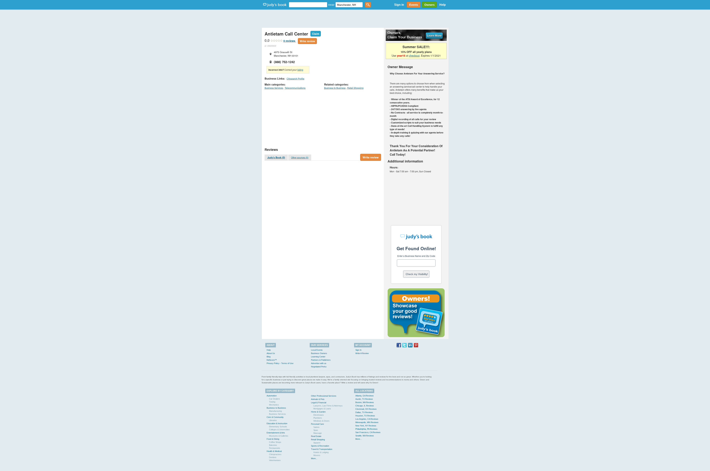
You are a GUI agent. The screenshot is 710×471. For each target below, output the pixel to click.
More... (314, 458)
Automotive (272, 396)
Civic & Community (275, 417)
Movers (316, 455)
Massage (317, 433)
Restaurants (274, 448)
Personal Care (317, 424)
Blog (269, 357)
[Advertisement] (355, 18)
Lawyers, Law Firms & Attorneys (328, 406)
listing (300, 69)
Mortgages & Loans (322, 409)
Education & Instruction (277, 423)
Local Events (317, 350)
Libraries (273, 420)
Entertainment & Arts (276, 433)
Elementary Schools (278, 426)
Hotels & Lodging (321, 452)
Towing (272, 402)
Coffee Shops (275, 442)
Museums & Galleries (278, 436)
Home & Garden (318, 412)
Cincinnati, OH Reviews (366, 409)
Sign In (358, 350)
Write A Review (362, 353)
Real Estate (316, 436)
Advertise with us (318, 363)
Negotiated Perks (319, 367)
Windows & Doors (321, 421)
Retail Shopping (355, 87)
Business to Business (335, 87)
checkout (414, 55)
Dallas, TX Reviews (364, 412)
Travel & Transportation (321, 449)
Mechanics (274, 405)
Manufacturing (275, 411)
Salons (316, 427)
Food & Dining (273, 439)
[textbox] (308, 4)
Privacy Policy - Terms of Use (280, 363)
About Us (271, 353)
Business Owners (319, 353)
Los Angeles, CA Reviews (366, 419)
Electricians (318, 415)
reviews (289, 41)
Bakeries (273, 445)
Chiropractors (275, 454)
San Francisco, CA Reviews (368, 432)
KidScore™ (272, 360)
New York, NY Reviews (365, 426)
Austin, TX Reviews (364, 399)
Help (442, 4)
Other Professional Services (323, 396)
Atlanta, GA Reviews (364, 396)
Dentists (272, 457)
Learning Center (318, 357)
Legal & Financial (318, 402)
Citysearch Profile (295, 78)
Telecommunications (295, 87)
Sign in (399, 4)
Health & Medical (274, 451)
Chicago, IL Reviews (364, 406)
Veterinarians (275, 460)
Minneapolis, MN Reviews (366, 422)
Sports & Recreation (320, 446)
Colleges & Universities (279, 429)
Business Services (274, 87)
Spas (315, 430)
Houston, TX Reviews (365, 416)
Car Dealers (274, 399)
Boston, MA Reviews (364, 402)
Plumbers (317, 418)
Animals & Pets (317, 399)
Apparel (316, 443)
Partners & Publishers (321, 360)
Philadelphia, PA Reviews (366, 429)
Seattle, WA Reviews (364, 436)
